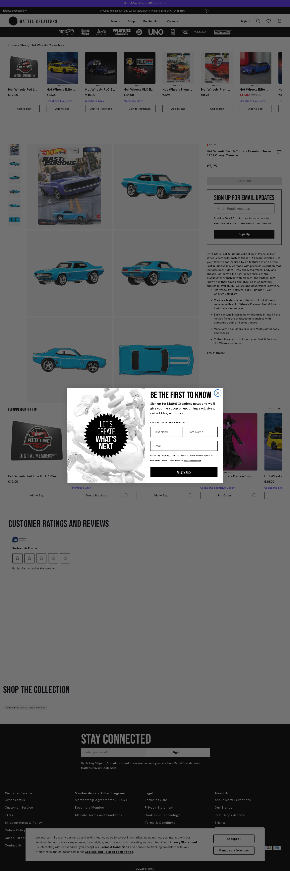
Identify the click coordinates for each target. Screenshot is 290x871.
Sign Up (184, 472)
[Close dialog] (217, 393)
